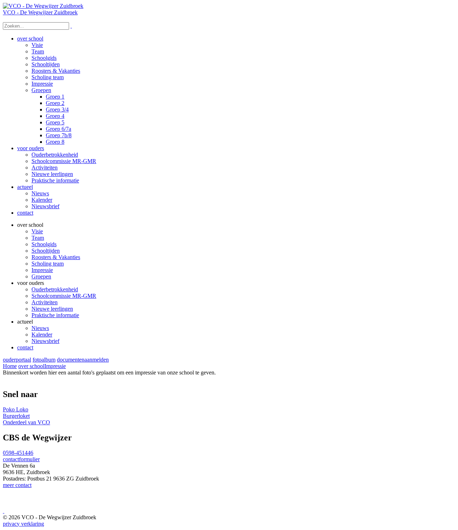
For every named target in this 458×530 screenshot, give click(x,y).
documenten (70, 360)
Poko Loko (15, 409)
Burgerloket (16, 416)
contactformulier (21, 459)
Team (37, 238)
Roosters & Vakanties (55, 257)
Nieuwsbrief (45, 341)
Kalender (41, 334)
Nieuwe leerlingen (52, 309)
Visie (37, 231)
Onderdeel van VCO (26, 422)
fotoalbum (44, 360)
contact (25, 347)
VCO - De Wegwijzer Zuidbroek (40, 12)
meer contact (17, 485)
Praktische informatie (55, 315)
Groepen (41, 276)
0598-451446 (18, 453)
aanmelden (96, 360)
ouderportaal (17, 360)
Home (10, 366)
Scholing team (47, 264)
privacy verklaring (23, 524)
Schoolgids (44, 244)
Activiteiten (44, 302)
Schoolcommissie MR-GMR (63, 296)
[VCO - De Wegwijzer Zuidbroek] (43, 6)
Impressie (42, 270)
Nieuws (40, 328)
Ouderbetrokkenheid (54, 289)
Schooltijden (45, 251)
